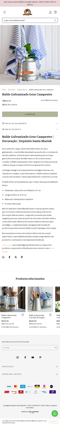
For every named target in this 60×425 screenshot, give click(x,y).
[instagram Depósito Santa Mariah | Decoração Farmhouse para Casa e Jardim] (17, 357)
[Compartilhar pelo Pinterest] (22, 257)
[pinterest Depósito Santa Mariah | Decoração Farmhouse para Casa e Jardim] (40, 357)
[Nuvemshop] (30, 412)
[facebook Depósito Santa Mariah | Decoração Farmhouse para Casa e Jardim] (25, 357)
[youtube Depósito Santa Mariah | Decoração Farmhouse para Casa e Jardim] (33, 357)
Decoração (11, 90)
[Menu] (4, 12)
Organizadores (22, 90)
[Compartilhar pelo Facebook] (9, 257)
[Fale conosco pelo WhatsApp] (55, 413)
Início (4, 90)
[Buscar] (55, 20)
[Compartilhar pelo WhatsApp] (3, 257)
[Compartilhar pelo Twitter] (16, 257)
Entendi (53, 421)
